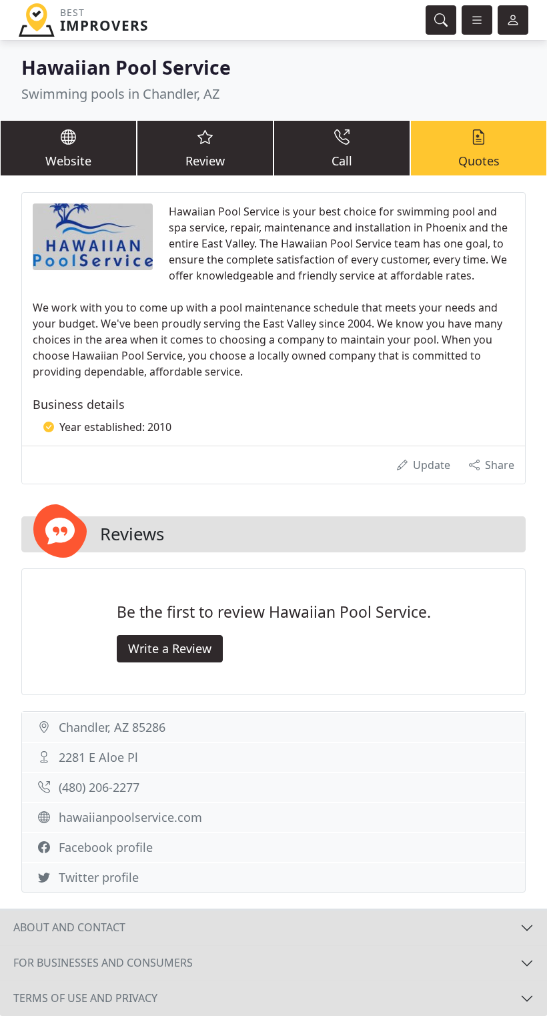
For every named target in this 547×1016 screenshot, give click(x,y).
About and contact (69, 927)
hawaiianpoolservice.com (130, 817)
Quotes (479, 161)
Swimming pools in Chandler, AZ (120, 94)
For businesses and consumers (103, 962)
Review (205, 161)
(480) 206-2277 (99, 787)
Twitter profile (99, 877)
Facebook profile (106, 847)
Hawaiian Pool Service (126, 67)
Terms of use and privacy (85, 998)
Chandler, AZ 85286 (112, 727)
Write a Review (169, 648)
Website (68, 161)
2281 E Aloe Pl (98, 757)
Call (342, 161)
